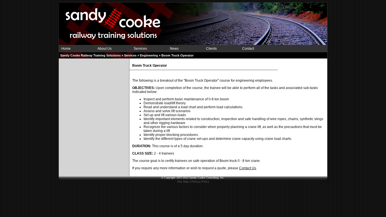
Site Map (183, 181)
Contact (248, 49)
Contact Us (247, 168)
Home (66, 49)
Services (140, 49)
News (174, 49)
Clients (211, 49)
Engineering (149, 55)
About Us (104, 49)
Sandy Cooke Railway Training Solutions (90, 55)
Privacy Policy (200, 181)
